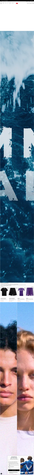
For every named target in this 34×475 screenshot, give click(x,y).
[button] (1, 473)
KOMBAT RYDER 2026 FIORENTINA (29, 299)
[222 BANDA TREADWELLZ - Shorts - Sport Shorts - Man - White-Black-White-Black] (10, 297)
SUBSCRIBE (14, 470)
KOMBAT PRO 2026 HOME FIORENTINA (21, 299)
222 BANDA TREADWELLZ (12, 299)
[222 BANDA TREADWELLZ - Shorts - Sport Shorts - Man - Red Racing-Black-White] (12, 297)
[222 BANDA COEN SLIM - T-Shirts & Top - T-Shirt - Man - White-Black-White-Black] (4, 297)
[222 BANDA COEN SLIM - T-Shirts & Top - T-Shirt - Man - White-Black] (3, 297)
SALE (1, 3)
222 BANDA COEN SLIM (4, 299)
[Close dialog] (32, 456)
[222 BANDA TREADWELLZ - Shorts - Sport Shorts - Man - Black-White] (11, 297)
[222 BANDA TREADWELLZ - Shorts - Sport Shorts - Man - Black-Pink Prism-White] (9, 297)
